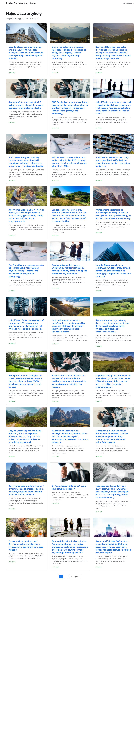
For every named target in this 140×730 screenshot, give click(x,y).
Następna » (75, 577)
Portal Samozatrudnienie (21, 3)
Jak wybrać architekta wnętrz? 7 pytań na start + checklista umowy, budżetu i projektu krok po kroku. (26, 105)
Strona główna (128, 3)
